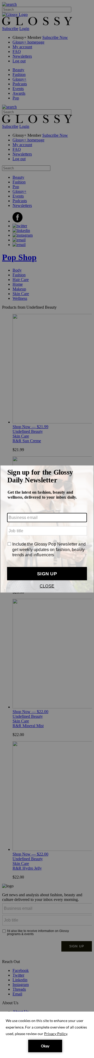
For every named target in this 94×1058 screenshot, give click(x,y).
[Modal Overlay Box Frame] (46, 529)
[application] (47, 1035)
